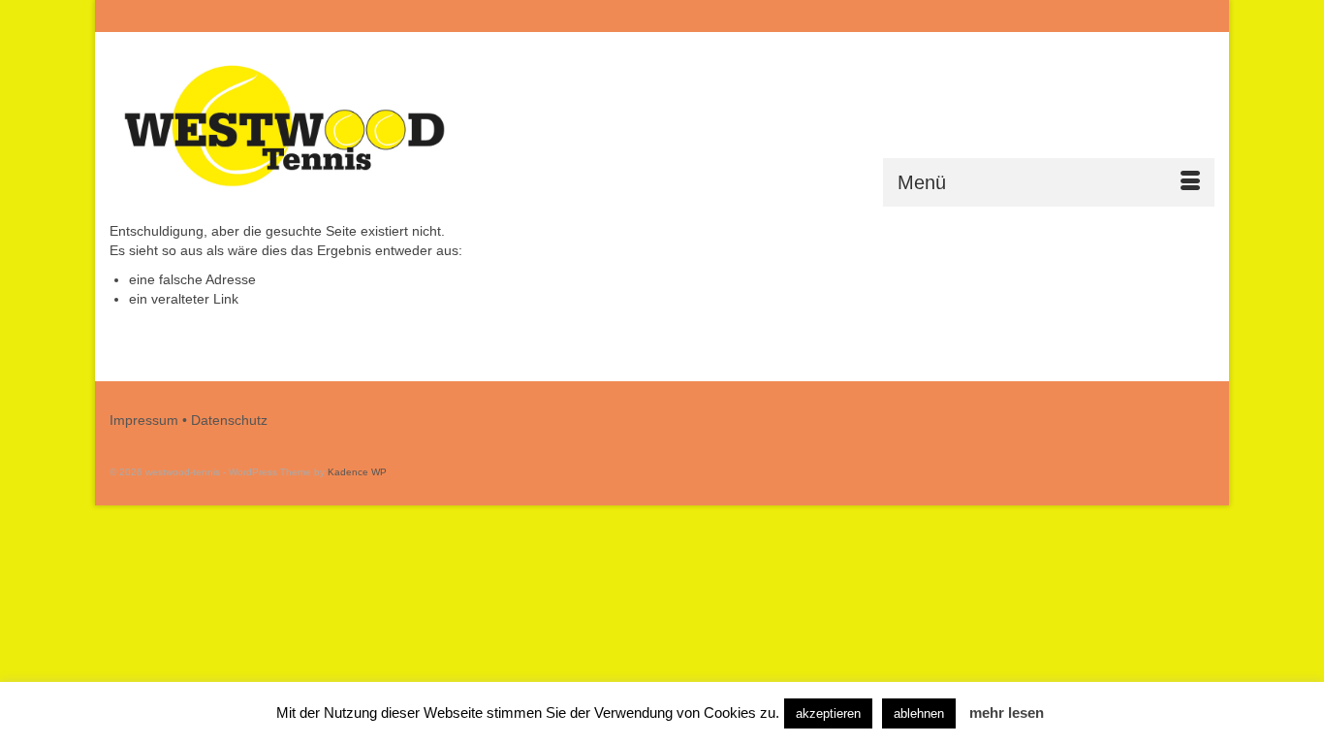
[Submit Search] (1003, 16)
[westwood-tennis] (284, 126)
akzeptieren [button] (828, 713)
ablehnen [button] (919, 713)
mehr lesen (1006, 712)
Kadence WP (357, 472)
